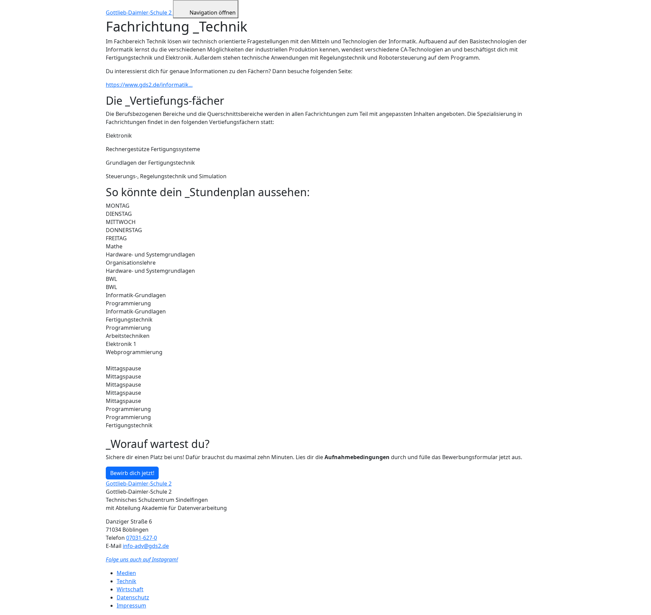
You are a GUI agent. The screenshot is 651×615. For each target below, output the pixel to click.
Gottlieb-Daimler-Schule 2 (139, 12)
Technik (126, 581)
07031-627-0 (141, 537)
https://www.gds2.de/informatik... (149, 84)
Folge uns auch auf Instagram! (142, 559)
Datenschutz (133, 597)
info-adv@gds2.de (146, 546)
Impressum (131, 605)
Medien (126, 573)
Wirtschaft (130, 589)
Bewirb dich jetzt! (132, 473)
